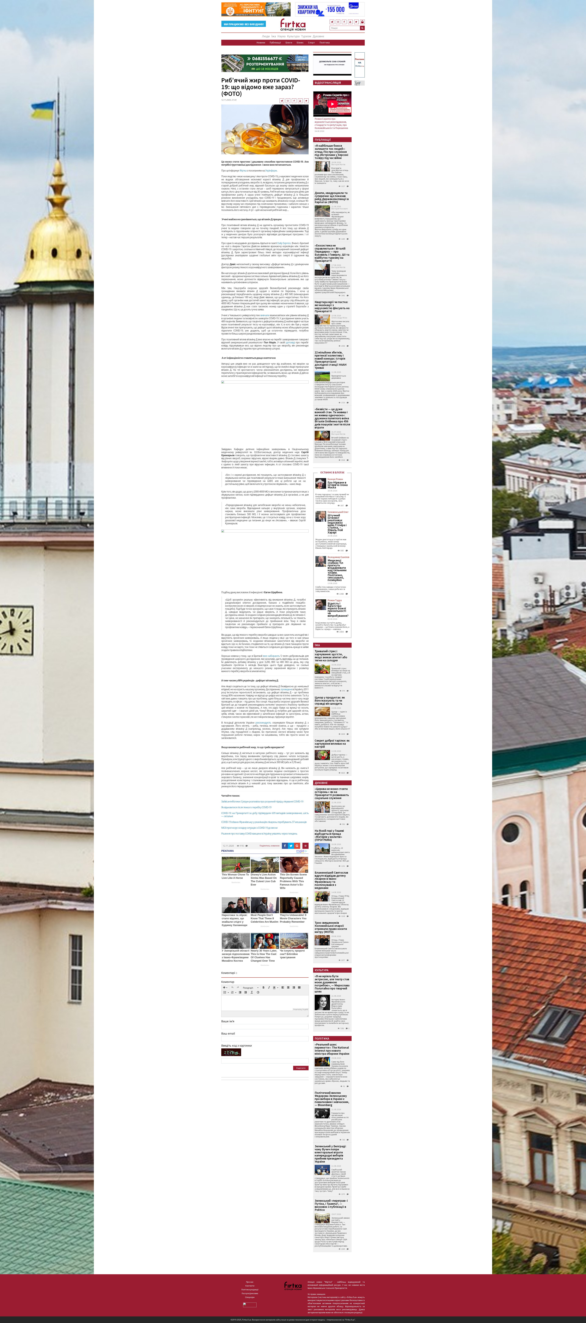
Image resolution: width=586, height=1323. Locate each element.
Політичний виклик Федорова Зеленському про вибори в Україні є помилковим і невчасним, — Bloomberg (332, 1099)
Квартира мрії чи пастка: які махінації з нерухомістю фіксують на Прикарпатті (332, 306)
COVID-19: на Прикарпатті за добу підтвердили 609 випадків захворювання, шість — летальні (265, 814)
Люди (266, 36)
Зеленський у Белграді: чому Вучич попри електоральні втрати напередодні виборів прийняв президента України (330, 1153)
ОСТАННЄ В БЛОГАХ (332, 472)
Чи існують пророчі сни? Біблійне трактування (292, 954)
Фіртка (243, 170)
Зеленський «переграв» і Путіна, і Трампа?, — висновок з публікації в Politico (331, 1205)
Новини (261, 42)
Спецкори (250, 1297)
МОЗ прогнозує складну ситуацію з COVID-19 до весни (249, 827)
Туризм (306, 36)
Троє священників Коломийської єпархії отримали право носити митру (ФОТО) (331, 927)
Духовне (318, 36)
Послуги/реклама (250, 1293)
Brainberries (236, 882)
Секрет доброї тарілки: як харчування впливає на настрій (332, 743)
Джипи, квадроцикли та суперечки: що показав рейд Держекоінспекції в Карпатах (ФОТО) (332, 197)
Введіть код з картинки (236, 1045)
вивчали (264, 315)
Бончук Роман (335, 479)
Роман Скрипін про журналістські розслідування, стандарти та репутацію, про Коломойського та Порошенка (331, 123)
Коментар (227, 982)
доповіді (290, 342)
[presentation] (225, 988)
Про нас (249, 1282)
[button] (225, 987)
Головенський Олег (338, 511)
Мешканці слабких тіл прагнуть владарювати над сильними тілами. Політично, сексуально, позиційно (337, 570)
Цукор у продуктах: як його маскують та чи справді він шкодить (330, 700)
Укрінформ (271, 170)
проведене (286, 689)
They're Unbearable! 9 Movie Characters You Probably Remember (293, 918)
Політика (325, 42)
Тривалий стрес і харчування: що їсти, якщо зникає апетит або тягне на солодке (331, 655)
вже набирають (271, 656)
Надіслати (301, 1068)
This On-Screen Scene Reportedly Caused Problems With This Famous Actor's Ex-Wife (293, 881)
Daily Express (284, 243)
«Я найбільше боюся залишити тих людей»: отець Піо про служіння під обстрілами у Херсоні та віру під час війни (331, 152)
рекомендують (263, 722)
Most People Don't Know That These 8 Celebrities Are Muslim (264, 918)
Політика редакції (249, 1289)
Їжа (273, 36)
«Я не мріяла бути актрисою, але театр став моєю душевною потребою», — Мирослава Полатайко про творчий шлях (332, 983)
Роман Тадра (335, 600)
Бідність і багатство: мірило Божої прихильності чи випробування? (338, 609)
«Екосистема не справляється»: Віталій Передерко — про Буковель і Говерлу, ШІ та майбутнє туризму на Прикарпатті (332, 253)
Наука (281, 36)
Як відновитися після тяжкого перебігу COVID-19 (246, 807)
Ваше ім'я (227, 1021)
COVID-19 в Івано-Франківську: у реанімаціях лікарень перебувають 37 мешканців (263, 822)
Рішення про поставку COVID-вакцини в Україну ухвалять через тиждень (259, 833)
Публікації (275, 42)
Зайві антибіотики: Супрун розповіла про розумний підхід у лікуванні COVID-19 (262, 801)
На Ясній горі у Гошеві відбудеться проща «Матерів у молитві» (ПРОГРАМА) (329, 835)
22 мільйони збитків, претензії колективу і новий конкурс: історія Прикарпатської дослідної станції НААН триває (331, 359)
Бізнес (300, 42)
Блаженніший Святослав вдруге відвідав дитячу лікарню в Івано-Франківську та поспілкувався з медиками (331, 880)
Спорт (311, 42)
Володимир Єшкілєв (338, 557)
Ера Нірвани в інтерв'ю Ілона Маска (338, 485)
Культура (293, 36)
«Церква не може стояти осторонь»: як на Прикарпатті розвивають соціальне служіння (332, 793)
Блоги (289, 42)
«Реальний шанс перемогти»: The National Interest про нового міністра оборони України (332, 1048)
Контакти (249, 1285)
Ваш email (228, 1033)
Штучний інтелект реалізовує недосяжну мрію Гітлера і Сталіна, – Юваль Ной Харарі (337, 524)
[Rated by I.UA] (250, 1304)
